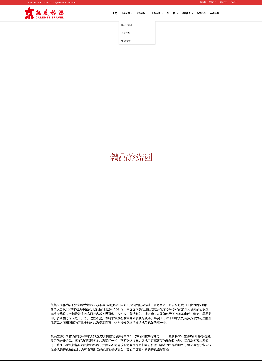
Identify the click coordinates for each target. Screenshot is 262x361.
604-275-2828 (34, 2)
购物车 (203, 2)
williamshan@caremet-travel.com (60, 2)
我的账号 (212, 2)
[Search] (235, 13)
